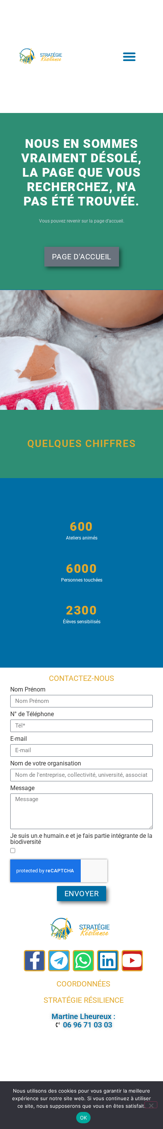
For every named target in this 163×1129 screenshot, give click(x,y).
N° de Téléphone (32, 714)
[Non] (150, 1104)
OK (83, 1118)
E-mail (18, 739)
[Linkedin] (107, 960)
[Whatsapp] (83, 960)
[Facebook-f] (34, 960)
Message (22, 788)
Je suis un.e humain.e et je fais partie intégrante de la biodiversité (81, 839)
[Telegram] (58, 960)
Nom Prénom (27, 690)
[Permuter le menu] (129, 56)
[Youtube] (132, 960)
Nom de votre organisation (45, 764)
